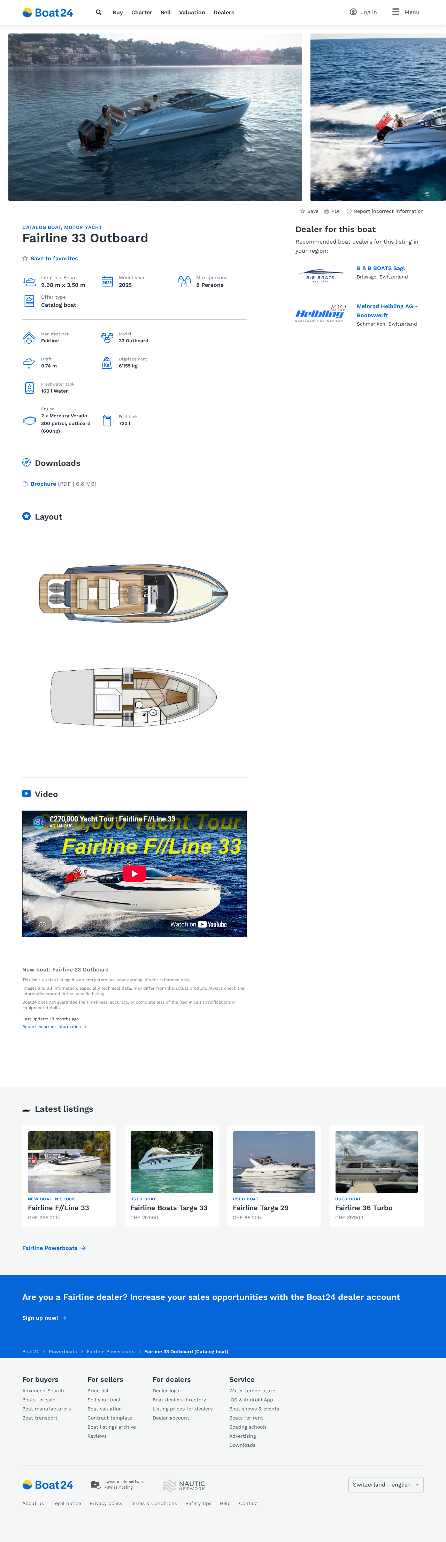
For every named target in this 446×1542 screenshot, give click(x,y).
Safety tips (198, 1503)
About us (33, 1503)
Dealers (224, 12)
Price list (98, 1390)
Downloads (242, 1445)
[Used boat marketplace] (48, 12)
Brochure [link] (43, 484)
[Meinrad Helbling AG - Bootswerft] (320, 313)
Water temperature (252, 1390)
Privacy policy (106, 1503)
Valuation (192, 12)
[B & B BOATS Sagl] (320, 276)
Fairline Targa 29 (261, 1208)
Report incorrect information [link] (389, 211)
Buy (118, 12)
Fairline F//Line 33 (58, 1208)
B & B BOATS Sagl (381, 268)
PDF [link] (336, 211)
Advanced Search (43, 1390)
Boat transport (39, 1418)
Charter (141, 12)
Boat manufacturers (46, 1408)
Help (225, 1503)
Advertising (242, 1436)
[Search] (100, 12)
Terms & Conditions (154, 1503)
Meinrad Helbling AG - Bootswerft (387, 311)
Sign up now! (40, 1317)
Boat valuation (104, 1408)
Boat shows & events (254, 1408)
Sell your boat (104, 1399)
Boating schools (248, 1427)
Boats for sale (38, 1399)
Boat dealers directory (179, 1399)
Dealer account (171, 1418)
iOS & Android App (251, 1399)
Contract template (109, 1418)
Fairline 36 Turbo (364, 1208)
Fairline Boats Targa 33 (169, 1208)
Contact (248, 1503)
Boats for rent (246, 1418)
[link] (69, 1176)
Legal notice (66, 1503)
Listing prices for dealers (183, 1408)
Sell (166, 12)
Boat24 (30, 1351)
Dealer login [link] (167, 1390)
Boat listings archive (111, 1427)
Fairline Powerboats (50, 1248)
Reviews (97, 1436)
